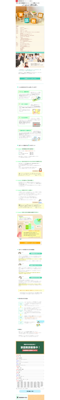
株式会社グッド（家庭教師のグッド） (24, 28)
